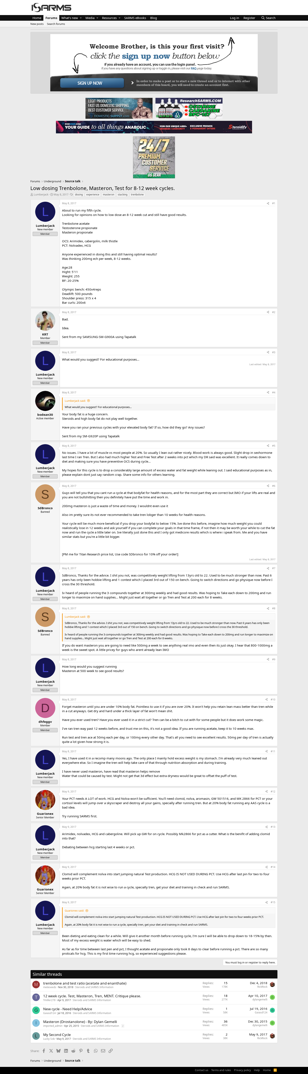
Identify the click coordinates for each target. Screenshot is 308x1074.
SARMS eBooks (135, 18)
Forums (51, 18)
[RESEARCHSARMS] (189, 108)
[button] (80, 18)
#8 (273, 608)
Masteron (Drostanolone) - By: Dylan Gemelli (80, 1021)
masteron (108, 194)
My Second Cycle (57, 1034)
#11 (273, 751)
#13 (273, 827)
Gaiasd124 (49, 1013)
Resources (109, 18)
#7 (273, 568)
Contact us (201, 1070)
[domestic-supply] (119, 108)
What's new (69, 18)
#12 (273, 791)
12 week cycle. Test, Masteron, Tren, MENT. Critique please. (92, 996)
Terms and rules (221, 1070)
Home (36, 18)
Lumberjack (41, 194)
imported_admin (52, 1026)
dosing (79, 194)
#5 (273, 446)
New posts (37, 24)
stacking (122, 194)
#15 (273, 902)
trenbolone (137, 194)
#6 (273, 486)
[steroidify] (203, 127)
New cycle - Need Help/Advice (67, 1008)
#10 (273, 699)
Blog (153, 18)
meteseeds (49, 987)
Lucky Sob (49, 1039)
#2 (273, 312)
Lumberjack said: (75, 401)
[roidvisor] (105, 127)
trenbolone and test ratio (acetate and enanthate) (84, 983)
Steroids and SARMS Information (94, 987)
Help (257, 1070)
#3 (273, 352)
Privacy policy (242, 1070)
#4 (273, 392)
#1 (273, 203)
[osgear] (154, 156)
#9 (273, 659)
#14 (273, 867)
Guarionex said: (74, 910)
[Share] (268, 203)
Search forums (56, 24)
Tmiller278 (49, 1000)
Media (89, 18)
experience (92, 194)
